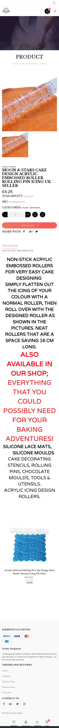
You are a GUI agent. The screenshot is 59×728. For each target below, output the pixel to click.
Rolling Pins (31, 64)
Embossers (35, 207)
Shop (21, 64)
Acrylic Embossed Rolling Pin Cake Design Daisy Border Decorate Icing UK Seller (29, 572)
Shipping (6, 676)
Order (4, 671)
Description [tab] (10, 246)
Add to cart (28, 225)
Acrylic (43, 64)
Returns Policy (8, 687)
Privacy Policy (8, 682)
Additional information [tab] (17, 251)
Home (14, 64)
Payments (6, 692)
